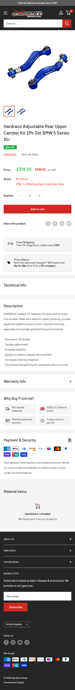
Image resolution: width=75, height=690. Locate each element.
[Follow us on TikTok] (26, 642)
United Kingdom (14, 624)
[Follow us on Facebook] (6, 642)
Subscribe (15, 607)
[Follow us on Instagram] (13, 642)
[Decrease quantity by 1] (20, 195)
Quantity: (9, 195)
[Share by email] (68, 223)
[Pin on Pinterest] (55, 223)
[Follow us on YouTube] (20, 642)
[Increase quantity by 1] (39, 195)
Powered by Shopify (14, 682)
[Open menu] (5, 12)
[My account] (61, 13)
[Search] (66, 23)
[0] (68, 13)
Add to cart (37, 209)
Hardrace (10, 154)
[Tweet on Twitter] (61, 223)
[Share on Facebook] (48, 223)
